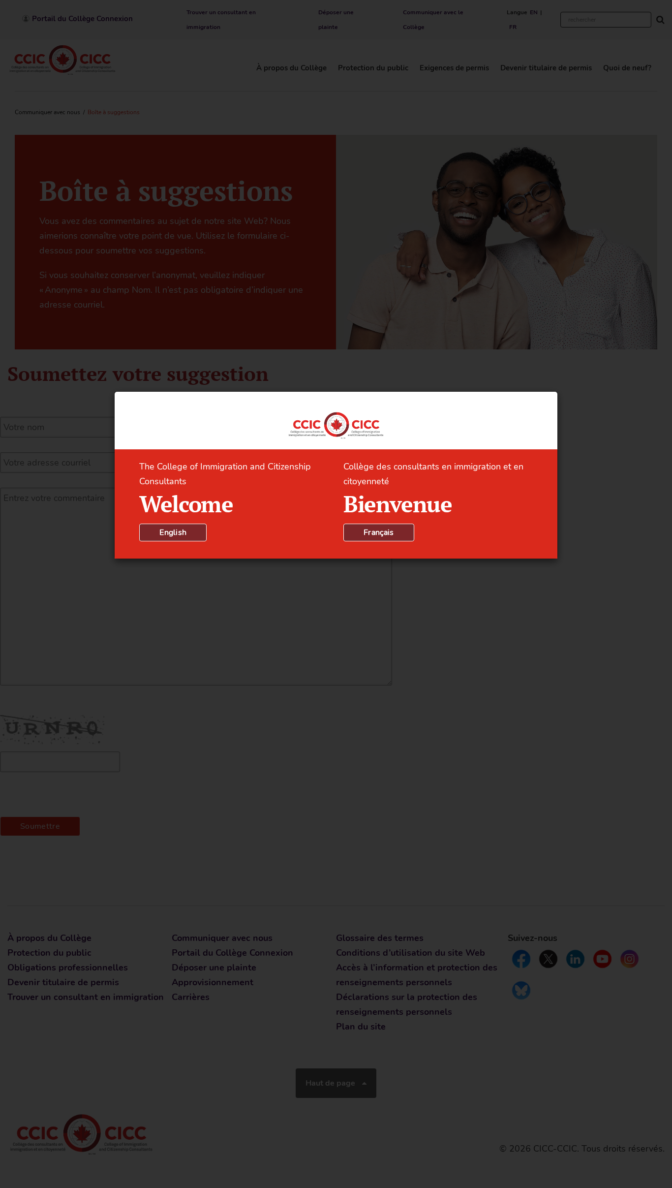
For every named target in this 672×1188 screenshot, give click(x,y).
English (172, 533)
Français (379, 533)
